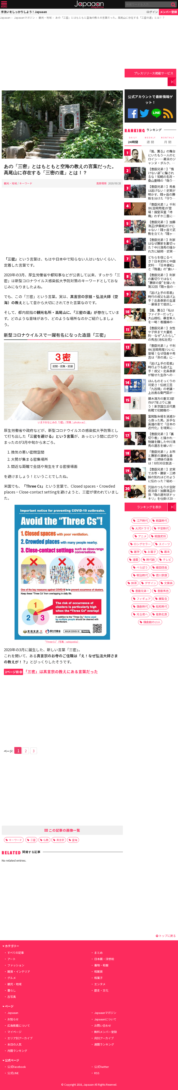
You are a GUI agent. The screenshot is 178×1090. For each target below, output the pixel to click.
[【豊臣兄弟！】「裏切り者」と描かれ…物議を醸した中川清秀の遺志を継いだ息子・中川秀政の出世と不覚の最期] (135, 439)
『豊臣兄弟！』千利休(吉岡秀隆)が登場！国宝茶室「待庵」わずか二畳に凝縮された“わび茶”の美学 (161, 214)
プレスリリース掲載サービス (153, 73)
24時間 (133, 140)
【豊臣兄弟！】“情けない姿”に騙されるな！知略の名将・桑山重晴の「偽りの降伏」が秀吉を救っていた (161, 178)
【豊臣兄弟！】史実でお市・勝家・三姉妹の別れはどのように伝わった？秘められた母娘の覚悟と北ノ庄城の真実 (161, 479)
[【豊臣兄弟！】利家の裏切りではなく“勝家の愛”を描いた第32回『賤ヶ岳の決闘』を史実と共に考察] (135, 280)
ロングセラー (142, 544)
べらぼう (142, 567)
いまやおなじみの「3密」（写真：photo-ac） (62, 422)
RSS (168, 113)
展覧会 (163, 599)
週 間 (150, 140)
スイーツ (164, 544)
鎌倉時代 (142, 606)
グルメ (11, 978)
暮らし (11, 990)
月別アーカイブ (104, 1038)
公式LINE (156, 113)
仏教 (46, 840)
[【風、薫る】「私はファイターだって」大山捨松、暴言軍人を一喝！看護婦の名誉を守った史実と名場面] (135, 315)
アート (11, 959)
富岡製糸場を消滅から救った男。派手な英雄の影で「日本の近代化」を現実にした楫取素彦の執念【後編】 (161, 426)
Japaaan (89, 4)
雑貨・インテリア (18, 971)
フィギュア (144, 599)
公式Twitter (144, 113)
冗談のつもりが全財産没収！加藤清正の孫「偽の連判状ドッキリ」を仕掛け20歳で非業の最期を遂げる (162, 496)
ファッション (15, 965)
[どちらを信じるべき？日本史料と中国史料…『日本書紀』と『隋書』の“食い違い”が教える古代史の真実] (135, 262)
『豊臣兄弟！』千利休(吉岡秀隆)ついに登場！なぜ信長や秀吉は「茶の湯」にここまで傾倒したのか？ (161, 355)
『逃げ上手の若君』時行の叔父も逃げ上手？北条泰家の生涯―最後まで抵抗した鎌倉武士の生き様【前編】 (161, 302)
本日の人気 (14, 1044)
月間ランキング (17, 1051)
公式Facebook (133, 113)
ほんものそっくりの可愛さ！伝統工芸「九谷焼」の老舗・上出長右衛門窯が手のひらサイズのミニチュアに (161, 390)
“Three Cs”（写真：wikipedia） (62, 641)
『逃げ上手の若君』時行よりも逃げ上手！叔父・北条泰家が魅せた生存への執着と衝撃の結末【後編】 (161, 373)
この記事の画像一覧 (64, 830)
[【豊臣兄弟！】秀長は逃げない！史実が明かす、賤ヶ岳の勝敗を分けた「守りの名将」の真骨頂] (135, 192)
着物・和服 (101, 965)
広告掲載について (18, 1025)
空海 (74, 840)
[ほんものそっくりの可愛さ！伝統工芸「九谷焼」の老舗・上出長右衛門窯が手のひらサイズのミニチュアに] (135, 386)
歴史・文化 (101, 990)
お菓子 (152, 552)
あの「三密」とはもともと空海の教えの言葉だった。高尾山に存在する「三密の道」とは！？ (110, 17)
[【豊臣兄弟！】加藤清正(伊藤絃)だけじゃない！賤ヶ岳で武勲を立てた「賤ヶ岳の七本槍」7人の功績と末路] (135, 227)
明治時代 (142, 575)
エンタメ (99, 984)
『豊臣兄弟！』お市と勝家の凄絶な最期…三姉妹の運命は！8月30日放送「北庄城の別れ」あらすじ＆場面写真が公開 (161, 463)
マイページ (14, 1032)
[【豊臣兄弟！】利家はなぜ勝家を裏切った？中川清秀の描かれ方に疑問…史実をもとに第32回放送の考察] (135, 245)
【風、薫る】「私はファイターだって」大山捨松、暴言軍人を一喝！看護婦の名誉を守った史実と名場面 (161, 320)
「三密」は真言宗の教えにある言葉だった (51, 671)
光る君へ (142, 614)
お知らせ (13, 1019)
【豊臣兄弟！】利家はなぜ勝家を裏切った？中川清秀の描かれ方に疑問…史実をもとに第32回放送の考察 (162, 249)
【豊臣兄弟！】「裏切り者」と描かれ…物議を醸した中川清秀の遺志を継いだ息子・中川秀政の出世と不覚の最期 (162, 443)
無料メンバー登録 (105, 1032)
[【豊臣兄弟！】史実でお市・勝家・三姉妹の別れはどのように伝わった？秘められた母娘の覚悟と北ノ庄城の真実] (135, 474)
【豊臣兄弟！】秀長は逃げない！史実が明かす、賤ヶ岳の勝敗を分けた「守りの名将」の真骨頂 (161, 194)
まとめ (98, 953)
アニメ (142, 536)
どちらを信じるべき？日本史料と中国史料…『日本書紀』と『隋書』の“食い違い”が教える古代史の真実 (162, 267)
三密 (33, 840)
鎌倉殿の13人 (151, 622)
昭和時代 (161, 606)
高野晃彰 (101, 183)
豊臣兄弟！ (142, 591)
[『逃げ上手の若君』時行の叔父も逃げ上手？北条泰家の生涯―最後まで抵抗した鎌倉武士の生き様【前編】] (135, 298)
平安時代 (163, 528)
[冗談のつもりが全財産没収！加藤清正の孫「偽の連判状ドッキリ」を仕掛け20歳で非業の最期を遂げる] (135, 492)
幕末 (167, 552)
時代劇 (150, 559)
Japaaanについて (105, 1019)
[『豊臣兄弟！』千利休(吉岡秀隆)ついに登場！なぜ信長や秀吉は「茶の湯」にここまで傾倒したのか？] (135, 351)
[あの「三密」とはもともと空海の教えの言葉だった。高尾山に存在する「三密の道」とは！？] (62, 125)
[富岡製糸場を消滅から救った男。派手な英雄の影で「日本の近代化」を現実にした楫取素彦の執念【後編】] (135, 421)
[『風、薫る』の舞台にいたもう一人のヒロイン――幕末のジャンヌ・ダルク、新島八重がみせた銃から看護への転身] (135, 156)
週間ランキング (104, 1044)
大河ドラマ (142, 528)
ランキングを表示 (149, 507)
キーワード (25, 183)
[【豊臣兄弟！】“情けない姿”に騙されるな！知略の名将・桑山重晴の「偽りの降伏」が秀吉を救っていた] (135, 174)
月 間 (168, 140)
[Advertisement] (62, 55)
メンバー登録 (168, 12)
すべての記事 (15, 953)
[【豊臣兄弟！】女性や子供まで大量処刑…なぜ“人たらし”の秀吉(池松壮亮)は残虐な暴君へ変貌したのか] (135, 333)
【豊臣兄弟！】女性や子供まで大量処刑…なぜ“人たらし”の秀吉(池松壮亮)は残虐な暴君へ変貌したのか (162, 337)
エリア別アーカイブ (20, 1038)
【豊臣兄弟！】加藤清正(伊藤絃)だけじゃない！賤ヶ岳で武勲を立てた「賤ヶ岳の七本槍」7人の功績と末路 (161, 231)
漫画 (135, 559)
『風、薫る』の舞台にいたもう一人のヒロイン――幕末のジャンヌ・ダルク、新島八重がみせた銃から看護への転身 (162, 161)
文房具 (168, 583)
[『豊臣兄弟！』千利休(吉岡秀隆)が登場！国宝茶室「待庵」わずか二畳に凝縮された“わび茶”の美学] (135, 209)
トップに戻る (167, 936)
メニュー (4, 4)
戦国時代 (161, 520)
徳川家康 (161, 575)
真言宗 (60, 840)
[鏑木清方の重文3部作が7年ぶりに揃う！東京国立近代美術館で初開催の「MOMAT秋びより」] (135, 404)
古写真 (11, 997)
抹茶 (134, 583)
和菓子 (98, 978)
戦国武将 (160, 536)
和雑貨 (98, 971)
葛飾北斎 (161, 614)
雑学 (137, 552)
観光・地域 (45, 17)
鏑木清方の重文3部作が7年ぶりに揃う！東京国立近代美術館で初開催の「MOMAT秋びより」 (163, 406)
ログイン (152, 12)
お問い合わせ (102, 1025)
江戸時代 (142, 520)
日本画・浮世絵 (104, 959)
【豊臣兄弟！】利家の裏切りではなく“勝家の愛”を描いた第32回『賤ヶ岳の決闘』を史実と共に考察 (162, 284)
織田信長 (161, 567)
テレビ (167, 559)
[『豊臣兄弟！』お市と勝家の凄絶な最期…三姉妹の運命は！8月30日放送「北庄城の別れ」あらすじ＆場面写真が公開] (135, 457)
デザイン (150, 583)
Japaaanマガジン (24, 17)
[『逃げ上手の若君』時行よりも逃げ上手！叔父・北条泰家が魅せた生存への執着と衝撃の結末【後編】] (135, 368)
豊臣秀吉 (163, 591)
